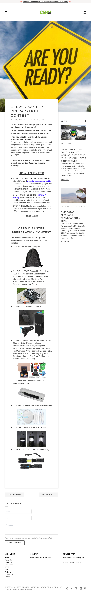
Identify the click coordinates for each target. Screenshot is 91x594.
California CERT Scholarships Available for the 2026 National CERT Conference (73, 155)
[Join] (84, 562)
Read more (65, 179)
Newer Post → (49, 494)
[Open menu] (8, 12)
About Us (8, 560)
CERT (7, 567)
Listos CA (8, 562)
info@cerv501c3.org (43, 558)
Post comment (14, 542)
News (7, 569)
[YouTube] (85, 588)
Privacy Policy (54, 587)
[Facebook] (67, 588)
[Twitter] (72, 588)
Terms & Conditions (14, 589)
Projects (8, 572)
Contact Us (9, 574)
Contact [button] (34, 554)
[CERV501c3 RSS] (85, 121)
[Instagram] (76, 588)
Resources (9, 565)
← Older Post (14, 494)
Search (25, 587)
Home (7, 558)
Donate (7, 577)
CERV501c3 (11, 587)
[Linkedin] (81, 588)
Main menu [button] (10, 554)
